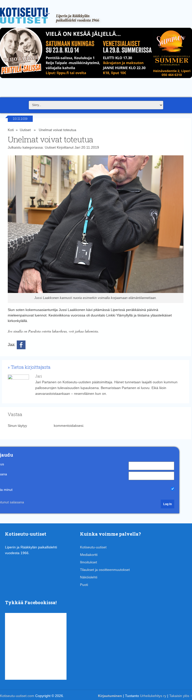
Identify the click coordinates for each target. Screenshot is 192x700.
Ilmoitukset (88, 562)
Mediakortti (89, 555)
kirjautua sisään (40, 426)
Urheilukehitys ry (153, 696)
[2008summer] (96, 79)
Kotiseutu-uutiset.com (17, 696)
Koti (11, 130)
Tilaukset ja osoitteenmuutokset (105, 570)
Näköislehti (88, 577)
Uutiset (25, 130)
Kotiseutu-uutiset (93, 547)
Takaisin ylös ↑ (180, 696)
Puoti (84, 585)
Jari (77, 147)
